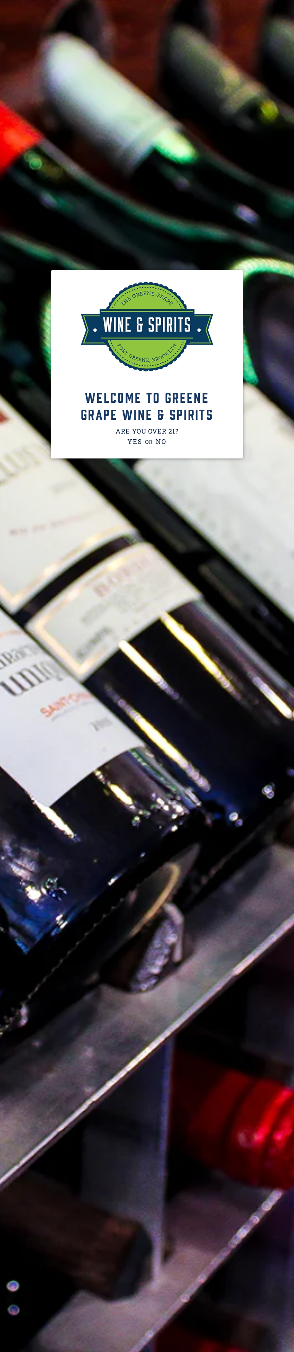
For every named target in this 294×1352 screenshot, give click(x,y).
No (161, 441)
